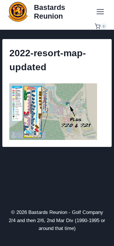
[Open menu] (100, 11)
